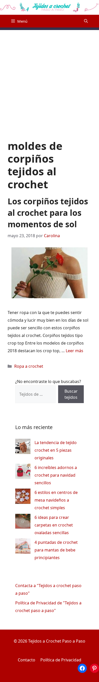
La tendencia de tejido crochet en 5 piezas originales (56, 450)
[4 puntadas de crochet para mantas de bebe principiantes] (22, 547)
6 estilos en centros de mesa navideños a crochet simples (56, 500)
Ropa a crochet (28, 366)
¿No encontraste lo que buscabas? (48, 381)
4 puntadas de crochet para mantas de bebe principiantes (56, 549)
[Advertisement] (49, 79)
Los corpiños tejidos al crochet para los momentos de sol (48, 213)
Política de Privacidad (60, 660)
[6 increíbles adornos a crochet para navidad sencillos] (22, 472)
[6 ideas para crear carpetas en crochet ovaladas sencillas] (22, 522)
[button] (85, 21)
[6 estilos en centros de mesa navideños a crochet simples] (22, 497)
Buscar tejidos (71, 394)
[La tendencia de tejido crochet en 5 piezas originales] (22, 447)
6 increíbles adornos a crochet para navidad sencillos (56, 475)
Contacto (26, 660)
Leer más (74, 350)
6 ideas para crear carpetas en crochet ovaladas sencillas (54, 525)
